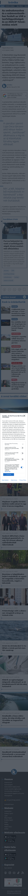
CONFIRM (8, 474)
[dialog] (14, 448)
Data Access (14, 480)
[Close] (24, 416)
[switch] (22, 448)
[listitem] (14, 444)
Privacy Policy (22, 480)
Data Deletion (5, 480)
